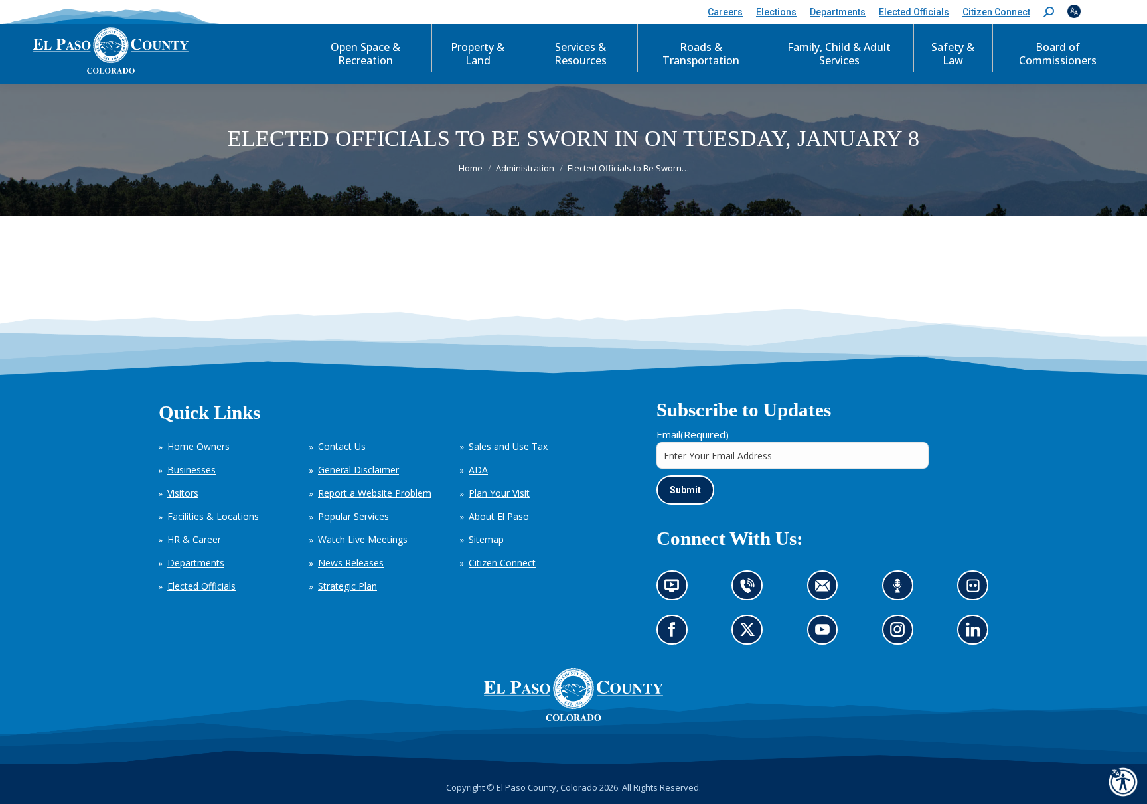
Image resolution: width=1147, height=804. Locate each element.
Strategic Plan (347, 586)
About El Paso (499, 516)
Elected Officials (201, 586)
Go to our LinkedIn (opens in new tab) (976, 634)
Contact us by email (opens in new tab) (826, 590)
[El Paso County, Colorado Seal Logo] (573, 718)
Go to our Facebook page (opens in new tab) (675, 634)
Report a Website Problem (374, 493)
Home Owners (198, 446)
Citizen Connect (502, 562)
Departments (195, 562)
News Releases (351, 562)
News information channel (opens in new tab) (676, 590)
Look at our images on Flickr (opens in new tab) (977, 590)
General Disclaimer (358, 469)
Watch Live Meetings (363, 539)
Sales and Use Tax (508, 446)
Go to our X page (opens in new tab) (751, 634)
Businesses (191, 469)
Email (692, 434)
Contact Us (342, 446)
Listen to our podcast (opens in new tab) (901, 590)
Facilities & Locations (213, 516)
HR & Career (194, 539)
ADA (478, 469)
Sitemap (486, 539)
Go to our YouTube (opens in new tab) (826, 634)
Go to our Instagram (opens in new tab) (901, 634)
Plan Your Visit (499, 493)
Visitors (182, 493)
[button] (1048, 12)
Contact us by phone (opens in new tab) (751, 590)
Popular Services (353, 516)
